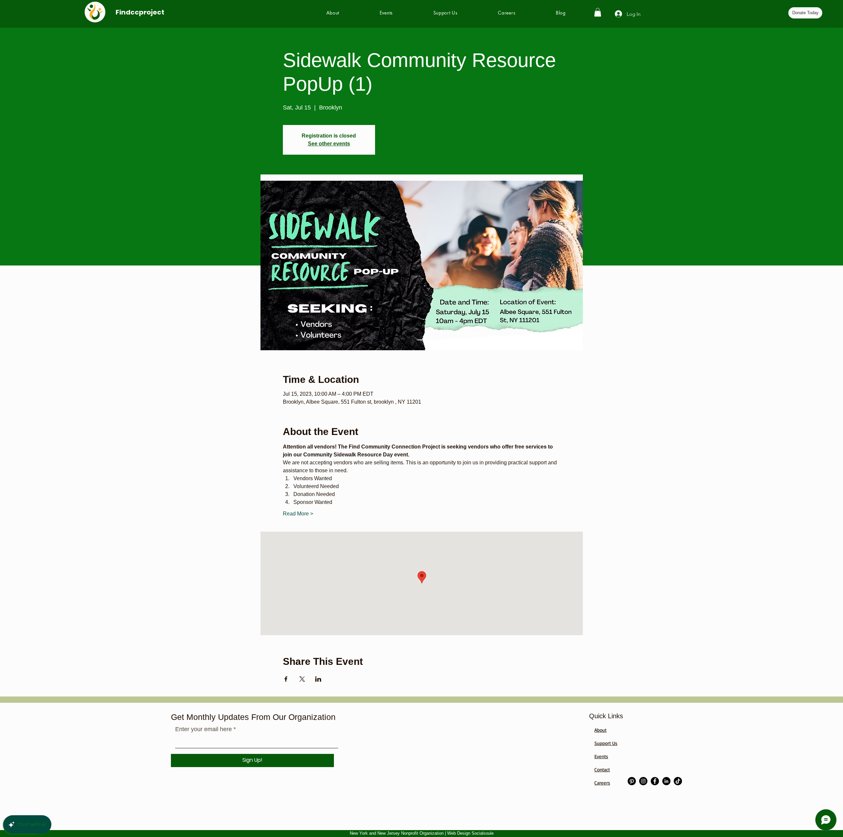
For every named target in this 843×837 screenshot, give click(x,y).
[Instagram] (643, 781)
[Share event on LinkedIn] (318, 679)
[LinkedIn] (666, 781)
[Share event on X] (302, 679)
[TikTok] (678, 781)
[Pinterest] (632, 781)
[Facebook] (655, 781)
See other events (329, 143)
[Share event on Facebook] (286, 679)
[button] (597, 12)
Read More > (298, 513)
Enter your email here (203, 729)
